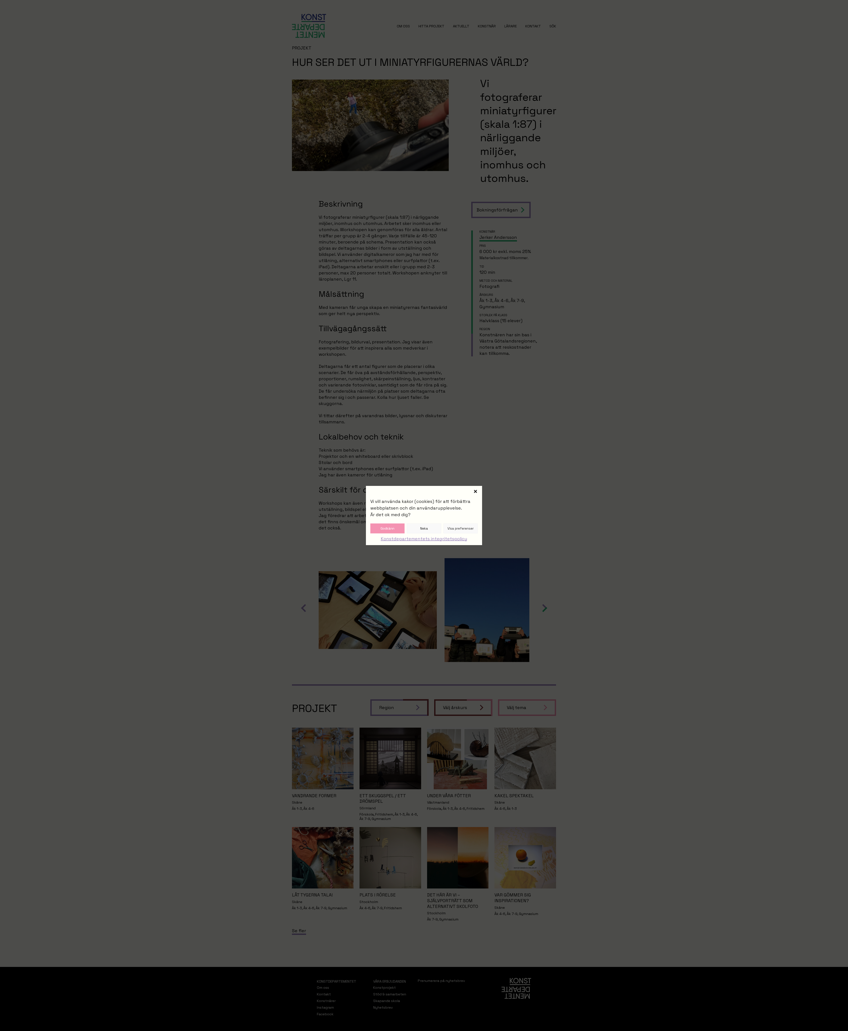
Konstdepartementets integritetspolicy (424, 539)
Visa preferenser (460, 528)
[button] (475, 491)
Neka (424, 528)
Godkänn (387, 528)
